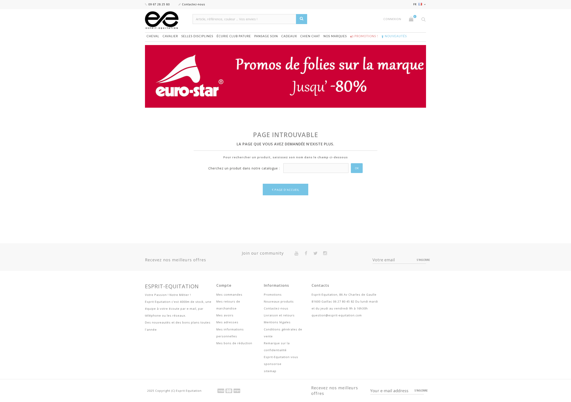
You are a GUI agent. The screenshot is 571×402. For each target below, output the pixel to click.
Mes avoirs (225, 315)
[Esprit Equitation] (166, 20)
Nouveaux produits (279, 301)
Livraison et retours (279, 315)
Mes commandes (229, 295)
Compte (224, 285)
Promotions (273, 295)
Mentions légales (277, 322)
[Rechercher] (301, 19)
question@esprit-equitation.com (337, 315)
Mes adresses (227, 322)
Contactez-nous (193, 4)
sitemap (270, 371)
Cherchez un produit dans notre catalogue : (244, 168)
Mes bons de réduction (234, 343)
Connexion (392, 19)
